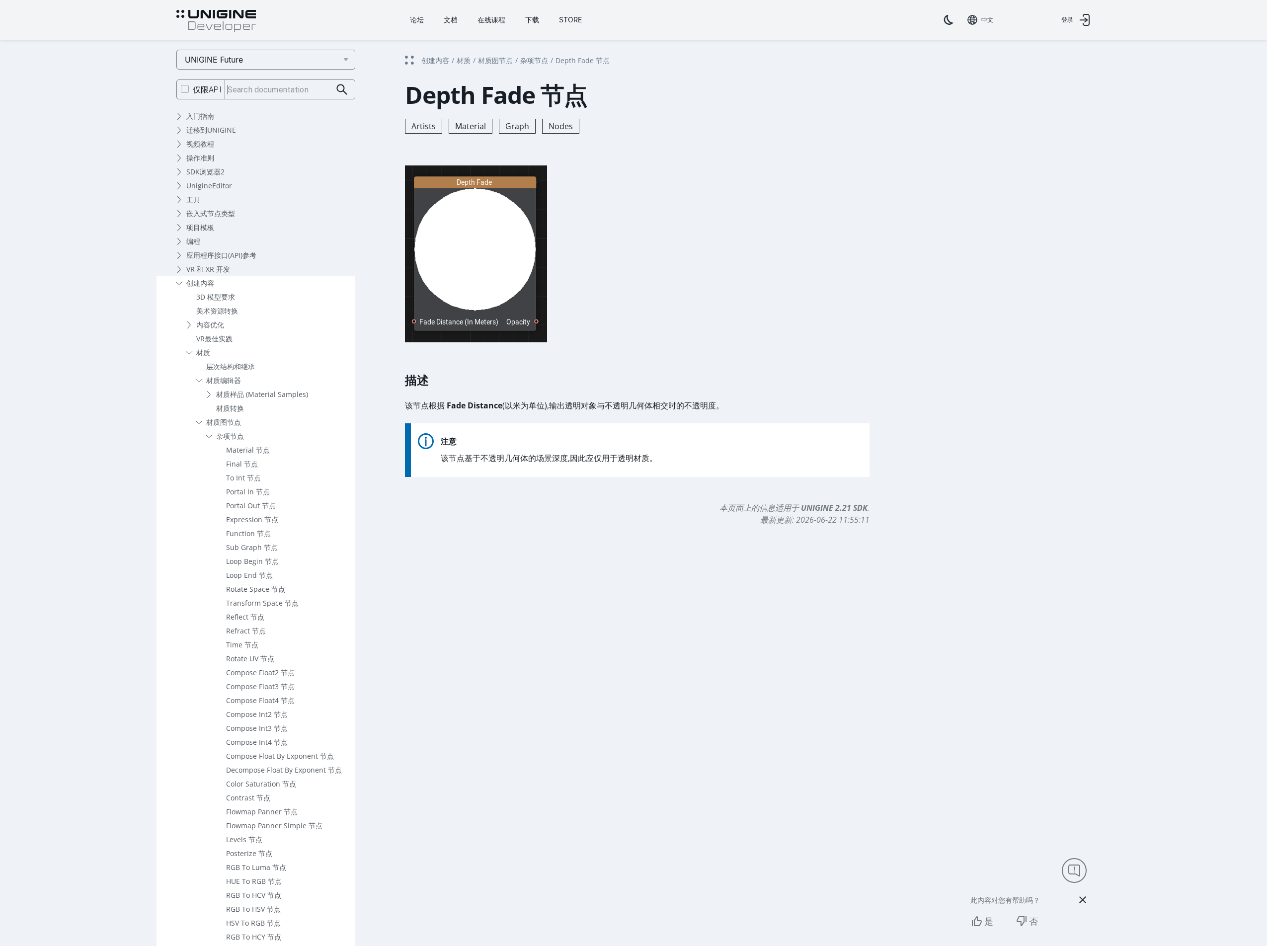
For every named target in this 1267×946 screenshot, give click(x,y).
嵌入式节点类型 (210, 213)
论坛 (417, 19)
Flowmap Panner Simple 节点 (274, 825)
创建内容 (200, 283)
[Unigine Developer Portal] (216, 21)
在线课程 (491, 19)
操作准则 (200, 157)
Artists (423, 126)
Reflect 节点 (245, 617)
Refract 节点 (246, 630)
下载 (532, 19)
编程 (193, 241)
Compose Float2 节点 (260, 672)
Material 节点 (248, 450)
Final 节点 (242, 464)
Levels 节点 (244, 839)
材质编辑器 (223, 380)
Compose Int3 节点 (257, 728)
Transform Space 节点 (262, 603)
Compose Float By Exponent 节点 (280, 756)
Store (570, 19)
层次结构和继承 (230, 366)
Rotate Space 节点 (255, 589)
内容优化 (210, 324)
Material (470, 126)
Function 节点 (248, 533)
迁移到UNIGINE (211, 130)
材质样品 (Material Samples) (262, 394)
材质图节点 (223, 422)
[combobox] (980, 20)
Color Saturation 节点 (261, 783)
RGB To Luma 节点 (256, 867)
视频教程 (200, 144)
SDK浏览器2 (205, 171)
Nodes (561, 126)
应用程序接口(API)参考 (221, 255)
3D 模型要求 (215, 297)
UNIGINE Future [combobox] (214, 60)
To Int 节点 (243, 477)
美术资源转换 (217, 310)
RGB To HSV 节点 (253, 909)
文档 (451, 19)
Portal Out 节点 (251, 505)
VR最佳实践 (214, 338)
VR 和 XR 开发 (208, 269)
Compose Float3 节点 (260, 686)
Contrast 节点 (248, 797)
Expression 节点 (252, 519)
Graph (517, 126)
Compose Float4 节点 (260, 700)
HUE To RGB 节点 (254, 881)
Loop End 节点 (249, 575)
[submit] (342, 89)
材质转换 (230, 408)
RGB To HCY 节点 (253, 937)
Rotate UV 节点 (250, 658)
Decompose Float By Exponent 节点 (284, 770)
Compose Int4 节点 (257, 742)
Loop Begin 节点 (252, 561)
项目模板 (200, 227)
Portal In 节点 (248, 491)
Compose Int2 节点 (257, 714)
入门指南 (200, 116)
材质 (203, 352)
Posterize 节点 (249, 853)
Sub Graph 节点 (252, 547)
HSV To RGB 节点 (253, 923)
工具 (193, 199)
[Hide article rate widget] (1083, 900)
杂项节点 (230, 436)
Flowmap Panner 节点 (262, 811)
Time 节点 (242, 644)
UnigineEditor (209, 185)
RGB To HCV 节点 (253, 895)
